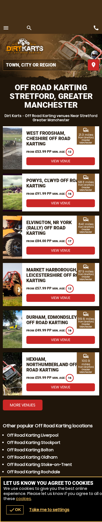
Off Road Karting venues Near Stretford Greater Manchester (61, 117)
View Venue (60, 161)
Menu (6, 28)
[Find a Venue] (44, 65)
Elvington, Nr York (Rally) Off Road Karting (49, 228)
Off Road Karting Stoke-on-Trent (39, 464)
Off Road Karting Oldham (32, 457)
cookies (23, 498)
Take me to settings (49, 509)
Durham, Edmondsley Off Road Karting (51, 320)
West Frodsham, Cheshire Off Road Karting (48, 138)
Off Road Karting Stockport (33, 442)
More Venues (22, 405)
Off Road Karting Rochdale (33, 472)
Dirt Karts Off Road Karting (24, 46)
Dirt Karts (13, 115)
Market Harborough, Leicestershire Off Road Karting (55, 275)
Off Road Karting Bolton (30, 450)
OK (15, 510)
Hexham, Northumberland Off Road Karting (52, 365)
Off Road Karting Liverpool (32, 435)
